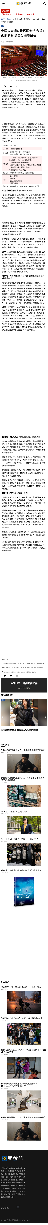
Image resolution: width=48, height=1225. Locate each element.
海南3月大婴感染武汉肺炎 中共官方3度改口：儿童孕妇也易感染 (23, 1050)
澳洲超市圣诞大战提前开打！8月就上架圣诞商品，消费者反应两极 (24, 779)
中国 (3, 26)
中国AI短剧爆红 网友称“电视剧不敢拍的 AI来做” (23, 749)
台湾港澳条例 (12, 672)
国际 (3, 700)
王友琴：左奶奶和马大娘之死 (14, 811)
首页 (3, 19)
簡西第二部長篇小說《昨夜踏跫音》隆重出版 (21, 870)
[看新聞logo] (24, 5)
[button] (4, 86)
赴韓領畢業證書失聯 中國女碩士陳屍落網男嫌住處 (19, 730)
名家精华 (30, 14)
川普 (18, 672)
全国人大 (6, 672)
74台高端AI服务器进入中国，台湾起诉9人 (20, 838)
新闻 (9, 19)
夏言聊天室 (6, 14)
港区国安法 (22, 672)
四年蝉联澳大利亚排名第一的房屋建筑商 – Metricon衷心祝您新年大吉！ (20, 1084)
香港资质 (34, 672)
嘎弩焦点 (19, 14)
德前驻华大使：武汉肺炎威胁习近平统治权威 (21, 986)
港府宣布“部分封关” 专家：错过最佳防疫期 (21, 1018)
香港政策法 (28, 672)
